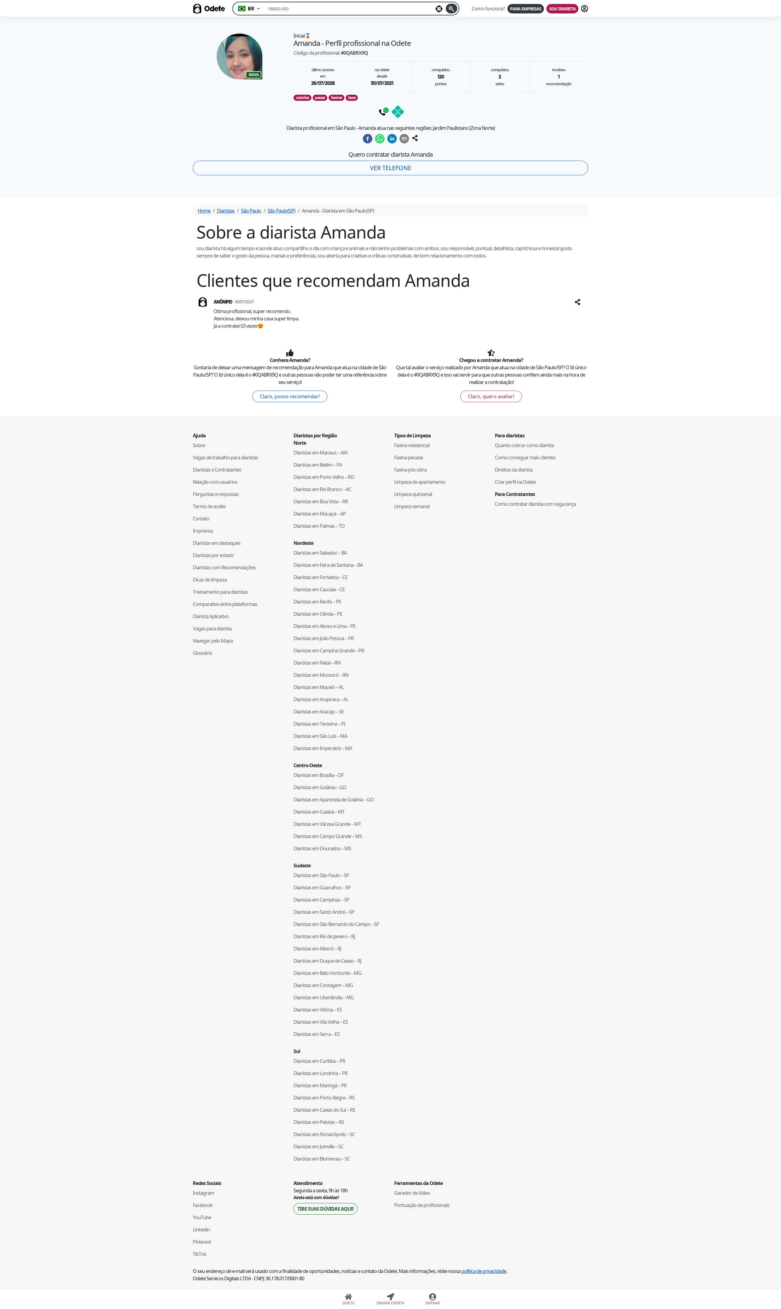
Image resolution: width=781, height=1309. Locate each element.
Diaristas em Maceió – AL (318, 687)
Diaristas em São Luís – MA (320, 736)
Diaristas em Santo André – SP (323, 912)
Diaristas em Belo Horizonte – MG (327, 973)
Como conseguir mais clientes (525, 457)
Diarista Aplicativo (211, 616)
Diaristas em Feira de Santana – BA (328, 565)
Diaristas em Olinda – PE (317, 614)
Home (204, 210)
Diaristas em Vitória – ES (317, 1009)
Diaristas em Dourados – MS (322, 848)
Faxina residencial (412, 445)
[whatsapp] (380, 139)
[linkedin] (392, 139)
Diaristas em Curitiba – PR (319, 1061)
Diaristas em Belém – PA (317, 464)
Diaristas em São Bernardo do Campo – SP (336, 924)
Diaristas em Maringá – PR (320, 1085)
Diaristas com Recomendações (224, 567)
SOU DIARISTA (562, 9)
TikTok (199, 1254)
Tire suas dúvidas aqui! (325, 1208)
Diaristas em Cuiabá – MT (318, 811)
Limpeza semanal (412, 506)
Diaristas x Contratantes (217, 469)
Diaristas (226, 210)
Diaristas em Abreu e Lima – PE (324, 626)
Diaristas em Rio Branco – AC (322, 489)
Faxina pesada (408, 457)
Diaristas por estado (213, 555)
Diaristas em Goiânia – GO (319, 787)
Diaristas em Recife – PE (317, 601)
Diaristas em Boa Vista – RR (320, 501)
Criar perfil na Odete (515, 482)
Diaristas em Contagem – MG (323, 985)
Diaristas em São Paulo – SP (321, 875)
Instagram (203, 1193)
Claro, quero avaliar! (491, 396)
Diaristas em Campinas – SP (321, 899)
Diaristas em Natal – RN (316, 662)
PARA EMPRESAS (525, 9)
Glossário (202, 653)
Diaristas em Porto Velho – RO (323, 477)
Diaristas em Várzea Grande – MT (327, 824)
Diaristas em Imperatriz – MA (322, 748)
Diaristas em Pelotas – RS (318, 1122)
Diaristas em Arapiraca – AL (320, 699)
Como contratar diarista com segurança (535, 504)
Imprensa (203, 530)
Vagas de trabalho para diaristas (225, 457)
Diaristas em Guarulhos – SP (322, 887)
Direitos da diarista (514, 469)
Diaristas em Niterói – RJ (317, 948)
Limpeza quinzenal (413, 494)
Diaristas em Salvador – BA (320, 552)
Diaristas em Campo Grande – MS (327, 836)
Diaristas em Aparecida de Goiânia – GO (333, 799)
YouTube (202, 1217)
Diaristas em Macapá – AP (319, 513)
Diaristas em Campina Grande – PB (328, 650)
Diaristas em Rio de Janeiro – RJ (324, 936)
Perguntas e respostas (216, 494)
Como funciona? (488, 8)
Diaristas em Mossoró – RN (320, 675)
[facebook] (368, 139)
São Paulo (251, 210)
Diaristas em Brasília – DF (318, 775)
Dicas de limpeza (210, 579)
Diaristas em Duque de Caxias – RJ (327, 960)
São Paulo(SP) (281, 210)
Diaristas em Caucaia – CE (319, 589)
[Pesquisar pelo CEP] (451, 8)
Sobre (199, 445)
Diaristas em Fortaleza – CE (320, 577)
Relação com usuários (215, 482)
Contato (201, 518)
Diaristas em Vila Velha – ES (320, 1022)
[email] (404, 139)
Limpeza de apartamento (419, 482)
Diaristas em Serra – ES (316, 1034)
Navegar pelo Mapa (213, 640)
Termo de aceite (209, 506)
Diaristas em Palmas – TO (319, 526)
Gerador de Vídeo (412, 1193)
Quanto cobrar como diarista (524, 445)
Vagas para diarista (212, 628)
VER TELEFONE (390, 168)
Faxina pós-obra (410, 469)
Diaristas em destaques (216, 543)
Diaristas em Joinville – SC (318, 1146)
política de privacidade (483, 1271)
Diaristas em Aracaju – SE (318, 711)
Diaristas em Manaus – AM (320, 452)
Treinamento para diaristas (220, 592)
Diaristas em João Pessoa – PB (323, 638)
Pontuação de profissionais (421, 1205)
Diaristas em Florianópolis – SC (324, 1134)
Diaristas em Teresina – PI (319, 723)
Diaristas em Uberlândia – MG (323, 997)
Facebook (203, 1205)
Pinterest (202, 1241)
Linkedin (201, 1229)
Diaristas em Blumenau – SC (321, 1158)
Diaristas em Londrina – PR (320, 1073)
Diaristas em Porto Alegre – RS (324, 1097)
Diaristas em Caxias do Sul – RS (324, 1110)
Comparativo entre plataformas (225, 604)
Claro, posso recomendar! (290, 396)
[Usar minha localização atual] (439, 8)
